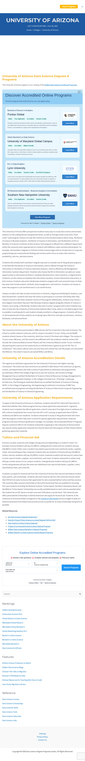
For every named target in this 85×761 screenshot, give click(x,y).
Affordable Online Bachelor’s (13, 627)
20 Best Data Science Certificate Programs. (60, 85)
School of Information (49, 498)
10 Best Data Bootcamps (11, 610)
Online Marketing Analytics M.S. (14, 631)
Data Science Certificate (11, 648)
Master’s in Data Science (11, 635)
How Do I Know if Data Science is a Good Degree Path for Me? (32, 520)
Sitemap (42, 733)
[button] (69, 6)
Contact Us (42, 740)
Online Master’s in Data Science (14, 618)
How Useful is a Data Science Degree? (23, 523)
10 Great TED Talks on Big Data (14, 671)
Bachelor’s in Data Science (12, 639)
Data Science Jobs (9, 720)
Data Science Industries (11, 716)
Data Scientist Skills (10, 707)
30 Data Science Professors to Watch (16, 663)
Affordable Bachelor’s (10, 644)
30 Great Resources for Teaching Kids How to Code (22, 680)
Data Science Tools (9, 712)
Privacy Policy (42, 737)
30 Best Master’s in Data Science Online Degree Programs (30, 532)
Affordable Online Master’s (12, 622)
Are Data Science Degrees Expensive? (22, 517)
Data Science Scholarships (12, 703)
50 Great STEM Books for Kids (13, 676)
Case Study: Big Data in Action (14, 684)
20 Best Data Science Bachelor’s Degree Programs (27, 529)
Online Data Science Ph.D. (12, 614)
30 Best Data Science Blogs (12, 667)
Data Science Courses (10, 699)
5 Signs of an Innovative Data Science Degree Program (29, 526)
